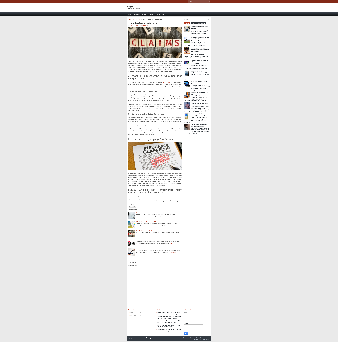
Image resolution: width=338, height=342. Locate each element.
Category (151, 14)
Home (129, 14)
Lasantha (207, 337)
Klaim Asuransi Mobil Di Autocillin (144, 249)
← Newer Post (132, 259)
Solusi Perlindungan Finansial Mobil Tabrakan (147, 221)
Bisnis (139, 19)
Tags (193, 23)
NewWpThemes (191, 337)
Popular (187, 23)
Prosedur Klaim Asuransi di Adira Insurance (143, 23)
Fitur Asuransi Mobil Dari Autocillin (144, 240)
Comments (133, 315)
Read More (172, 216)
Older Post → (178, 259)
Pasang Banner (160, 14)
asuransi (135, 19)
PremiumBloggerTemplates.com (202, 339)
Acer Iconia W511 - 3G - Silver (198, 71)
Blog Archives (201, 23)
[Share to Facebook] (135, 207)
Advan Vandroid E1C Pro (197, 114)
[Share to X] (133, 207)
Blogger (150, 338)
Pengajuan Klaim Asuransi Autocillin (145, 212)
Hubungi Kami (136, 14)
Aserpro (130, 6)
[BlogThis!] (131, 207)
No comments (144, 25)
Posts (131, 312)
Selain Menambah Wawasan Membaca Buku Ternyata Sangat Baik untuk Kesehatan (200, 49)
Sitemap (144, 14)
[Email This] (130, 207)
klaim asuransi (166, 82)
